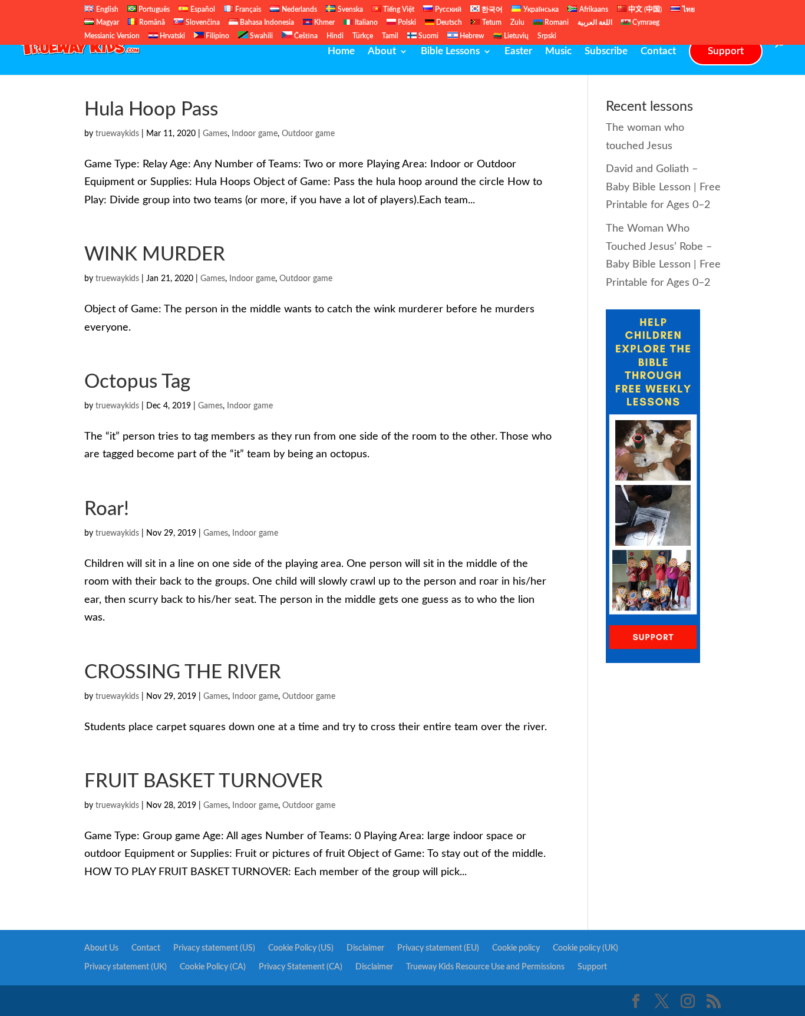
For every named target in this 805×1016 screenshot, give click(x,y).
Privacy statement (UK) (125, 967)
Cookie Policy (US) (301, 948)
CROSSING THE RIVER (182, 672)
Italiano (365, 22)
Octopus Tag (137, 381)
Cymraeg (645, 22)
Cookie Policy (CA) (213, 967)
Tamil (390, 35)
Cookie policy (516, 948)
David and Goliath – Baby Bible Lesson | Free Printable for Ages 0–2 (663, 187)
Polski (406, 22)
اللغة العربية (595, 22)
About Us (101, 948)
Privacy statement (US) (214, 948)
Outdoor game (308, 134)
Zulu (517, 22)
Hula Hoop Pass (151, 109)
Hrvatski (171, 35)
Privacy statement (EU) (438, 948)
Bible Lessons (450, 51)
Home (341, 51)
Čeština (305, 35)
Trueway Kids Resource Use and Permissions (485, 967)
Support (726, 51)
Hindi (335, 35)
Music (558, 51)
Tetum (491, 22)
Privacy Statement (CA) (300, 967)
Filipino (216, 35)
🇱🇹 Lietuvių (511, 35)
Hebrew (471, 35)
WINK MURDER (154, 254)
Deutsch (448, 22)
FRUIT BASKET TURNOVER (203, 781)
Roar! (106, 509)
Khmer (323, 22)
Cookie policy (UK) (585, 948)
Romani (556, 22)
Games (215, 134)
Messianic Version (112, 35)
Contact (658, 51)
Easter (518, 51)
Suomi (427, 35)
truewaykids (117, 134)
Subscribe (606, 51)
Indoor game (255, 134)
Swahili (260, 35)
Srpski (546, 35)
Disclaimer (365, 948)
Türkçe (362, 35)
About (382, 51)
